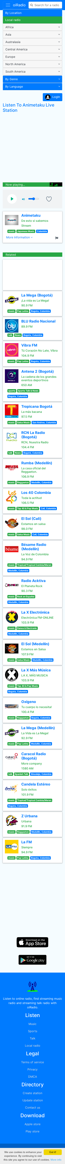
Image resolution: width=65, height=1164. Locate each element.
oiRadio (19, 5)
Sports (32, 1031)
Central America (16, 49)
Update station (32, 1100)
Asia (8, 34)
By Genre (11, 79)
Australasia (12, 42)
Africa (9, 27)
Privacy (32, 1069)
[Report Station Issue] (57, 237)
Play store (32, 1131)
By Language (14, 86)
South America (15, 71)
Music (32, 1024)
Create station (32, 1093)
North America (15, 64)
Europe (10, 57)
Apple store (32, 1124)
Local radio (13, 20)
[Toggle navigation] (8, 5)
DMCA (32, 1076)
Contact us (32, 1107)
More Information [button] (18, 237)
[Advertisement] (32, 148)
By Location (13, 13)
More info (56, 1159)
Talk (32, 1038)
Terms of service (32, 1062)
